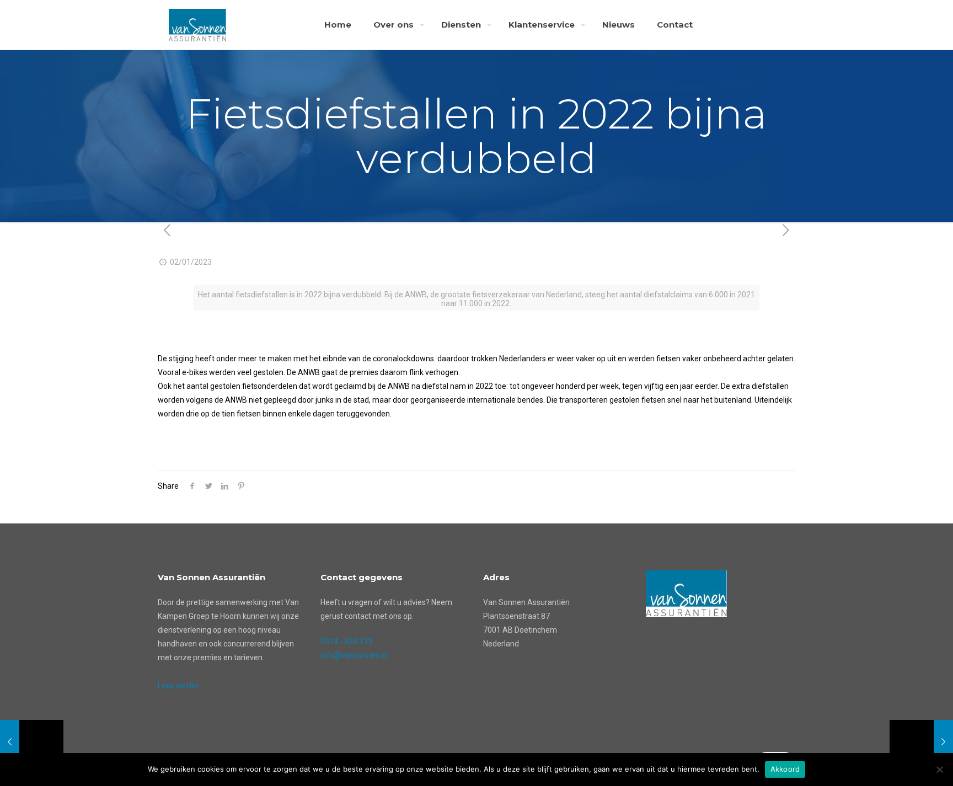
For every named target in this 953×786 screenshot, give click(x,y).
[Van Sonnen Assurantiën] (197, 25)
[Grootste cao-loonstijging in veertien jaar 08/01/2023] (921, 742)
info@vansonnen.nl (354, 655)
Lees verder (178, 685)
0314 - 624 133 (346, 641)
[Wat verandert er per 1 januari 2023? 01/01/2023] (31, 742)
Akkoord (785, 768)
